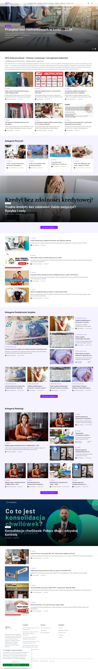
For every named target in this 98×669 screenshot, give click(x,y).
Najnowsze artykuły (32, 3)
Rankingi (57, 3)
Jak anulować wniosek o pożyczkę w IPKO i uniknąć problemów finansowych (31, 633)
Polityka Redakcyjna (44, 660)
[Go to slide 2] (94, 48)
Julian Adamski (8, 537)
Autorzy (43, 625)
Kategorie (61, 625)
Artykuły (25, 625)
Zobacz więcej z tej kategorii (48, 227)
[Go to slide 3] (95, 48)
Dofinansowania (70, 3)
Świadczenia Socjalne (48, 3)
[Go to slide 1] (92, 48)
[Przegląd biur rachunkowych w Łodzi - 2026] (49, 27)
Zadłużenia (62, 3)
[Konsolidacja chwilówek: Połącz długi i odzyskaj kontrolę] (49, 522)
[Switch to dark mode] (92, 3)
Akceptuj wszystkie (16, 665)
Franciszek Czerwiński (9, 37)
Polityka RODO (36, 660)
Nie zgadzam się (16, 661)
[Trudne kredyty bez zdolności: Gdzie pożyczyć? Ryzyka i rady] (49, 199)
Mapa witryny (52, 660)
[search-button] (88, 3)
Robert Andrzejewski (9, 214)
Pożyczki (40, 3)
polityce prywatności (20, 658)
